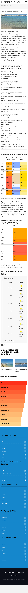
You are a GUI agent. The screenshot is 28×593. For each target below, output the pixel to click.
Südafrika (4, 527)
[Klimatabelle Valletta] (7, 363)
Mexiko (3, 448)
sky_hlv (25, 27)
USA (3, 441)
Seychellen (4, 517)
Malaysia (4, 560)
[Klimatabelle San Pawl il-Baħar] (21, 363)
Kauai (3, 454)
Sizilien (3, 500)
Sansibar (4, 530)
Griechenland (4, 503)
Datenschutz (9, 572)
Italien (3, 491)
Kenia (3, 533)
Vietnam (3, 547)
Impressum (20, 572)
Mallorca (3, 506)
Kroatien (3, 494)
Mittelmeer (7, 345)
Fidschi (3, 480)
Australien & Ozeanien (7, 473)
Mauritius (4, 520)
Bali (2, 550)
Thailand (3, 544)
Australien (4, 470)
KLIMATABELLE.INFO (11, 2)
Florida (3, 445)
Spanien (3, 497)
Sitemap (14, 575)
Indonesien (4, 557)
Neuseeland (4, 477)
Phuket (3, 553)
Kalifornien (4, 451)
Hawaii (3, 457)
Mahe (3, 524)
